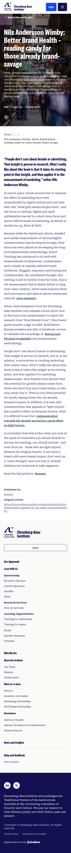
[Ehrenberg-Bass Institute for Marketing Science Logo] (18, 7)
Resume (40, 473)
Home (7, 134)
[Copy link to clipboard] (6, 117)
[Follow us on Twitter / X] (16, 785)
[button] (51, 7)
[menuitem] (35, 601)
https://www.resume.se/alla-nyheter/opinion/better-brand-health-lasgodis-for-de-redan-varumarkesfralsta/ (35, 507)
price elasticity (26, 298)
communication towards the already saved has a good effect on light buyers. (33, 421)
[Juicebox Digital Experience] (22, 842)
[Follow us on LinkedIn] (7, 785)
